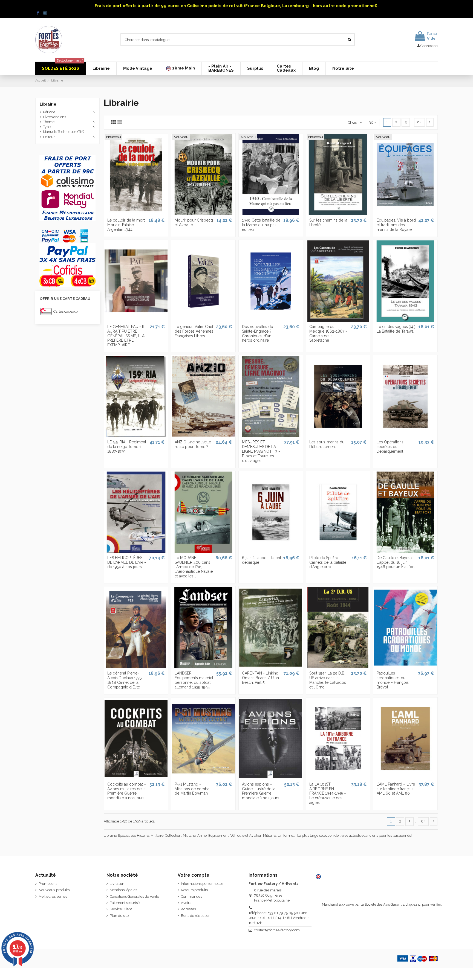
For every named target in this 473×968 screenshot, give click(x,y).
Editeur (49, 137)
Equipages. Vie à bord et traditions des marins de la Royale (396, 225)
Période (49, 112)
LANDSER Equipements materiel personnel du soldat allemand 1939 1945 (194, 680)
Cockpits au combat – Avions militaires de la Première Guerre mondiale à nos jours (126, 791)
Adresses (188, 909)
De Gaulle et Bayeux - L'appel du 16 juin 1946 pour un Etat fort (396, 562)
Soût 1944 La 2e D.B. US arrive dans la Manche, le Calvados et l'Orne (327, 680)
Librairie (48, 104)
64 (419, 122)
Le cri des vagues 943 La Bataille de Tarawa (396, 328)
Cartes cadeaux (65, 311)
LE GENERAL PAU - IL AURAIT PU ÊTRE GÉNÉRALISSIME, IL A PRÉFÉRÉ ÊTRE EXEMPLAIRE (126, 335)
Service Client (121, 909)
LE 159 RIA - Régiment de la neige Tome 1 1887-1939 (126, 447)
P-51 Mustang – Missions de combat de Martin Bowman (192, 789)
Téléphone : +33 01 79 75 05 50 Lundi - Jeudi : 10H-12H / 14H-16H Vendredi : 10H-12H (279, 918)
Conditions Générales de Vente (134, 896)
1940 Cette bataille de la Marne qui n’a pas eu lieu (261, 225)
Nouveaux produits (54, 890)
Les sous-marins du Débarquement (326, 444)
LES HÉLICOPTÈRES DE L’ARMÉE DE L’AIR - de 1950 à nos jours (126, 562)
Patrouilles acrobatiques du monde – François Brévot (393, 680)
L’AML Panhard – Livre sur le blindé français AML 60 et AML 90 (396, 789)
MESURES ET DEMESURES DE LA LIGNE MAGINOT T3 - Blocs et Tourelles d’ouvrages (261, 451)
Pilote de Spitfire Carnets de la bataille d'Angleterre (327, 562)
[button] (180, 68)
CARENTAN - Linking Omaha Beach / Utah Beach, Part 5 (260, 678)
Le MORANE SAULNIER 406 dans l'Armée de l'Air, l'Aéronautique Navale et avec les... (194, 567)
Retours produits (194, 890)
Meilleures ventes (53, 896)
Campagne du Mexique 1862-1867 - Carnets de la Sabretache (328, 333)
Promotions (48, 884)
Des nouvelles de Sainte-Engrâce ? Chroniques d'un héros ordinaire (257, 333)
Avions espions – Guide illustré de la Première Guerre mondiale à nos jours (260, 791)
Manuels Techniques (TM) (63, 132)
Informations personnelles (202, 884)
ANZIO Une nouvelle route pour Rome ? (193, 444)
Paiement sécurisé (125, 903)
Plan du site (119, 916)
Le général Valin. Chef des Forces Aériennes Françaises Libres (194, 331)
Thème (48, 122)
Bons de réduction (195, 916)
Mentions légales (123, 890)
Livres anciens (54, 117)
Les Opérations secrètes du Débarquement (390, 447)
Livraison (117, 884)
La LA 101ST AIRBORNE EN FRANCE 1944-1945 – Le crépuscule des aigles (327, 793)
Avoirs (186, 903)
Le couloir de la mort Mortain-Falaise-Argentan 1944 (126, 225)
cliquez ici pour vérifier (423, 904)
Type (47, 127)
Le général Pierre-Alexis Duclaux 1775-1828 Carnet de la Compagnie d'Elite (125, 680)
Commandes (191, 896)
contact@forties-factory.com (277, 930)
